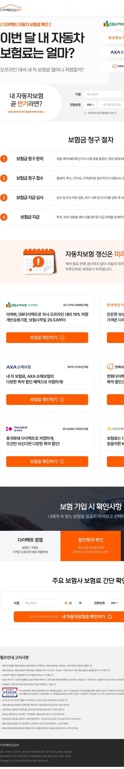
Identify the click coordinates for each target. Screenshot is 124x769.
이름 (78, 94)
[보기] (113, 113)
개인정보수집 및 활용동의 (99, 113)
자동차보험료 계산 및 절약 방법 (76, 8)
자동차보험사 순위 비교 (47, 8)
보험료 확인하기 (43, 337)
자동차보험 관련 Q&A (105, 8)
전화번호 (75, 104)
